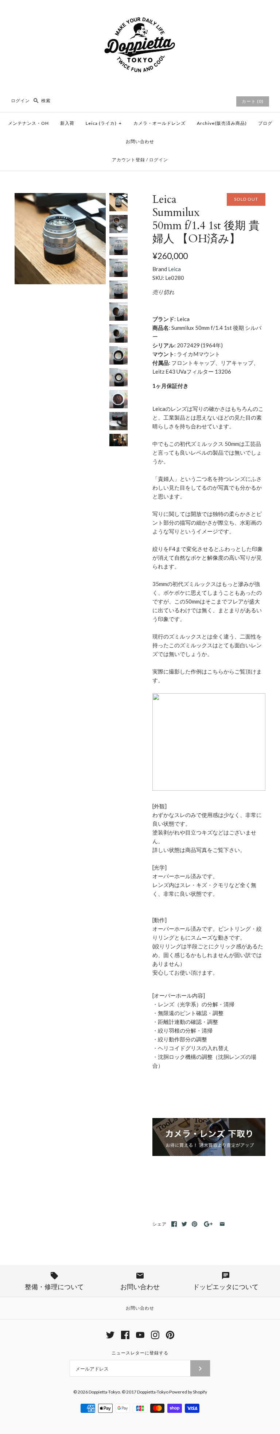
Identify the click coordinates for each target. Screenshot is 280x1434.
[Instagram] (155, 1335)
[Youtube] (140, 1335)
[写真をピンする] (194, 1224)
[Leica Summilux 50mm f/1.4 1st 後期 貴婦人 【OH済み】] (60, 197)
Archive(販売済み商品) (222, 123)
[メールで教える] (222, 1224)
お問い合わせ (140, 141)
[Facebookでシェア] (174, 1224)
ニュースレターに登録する (140, 1353)
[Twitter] (110, 1335)
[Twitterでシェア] (184, 1224)
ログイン (20, 100)
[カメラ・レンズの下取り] (208, 1153)
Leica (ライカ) (104, 123)
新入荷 (67, 123)
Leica (174, 269)
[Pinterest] (170, 1335)
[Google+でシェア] (208, 1224)
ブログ (265, 123)
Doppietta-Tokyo (104, 1392)
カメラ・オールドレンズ (159, 123)
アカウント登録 (128, 159)
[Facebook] (125, 1335)
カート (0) (253, 101)
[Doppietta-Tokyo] (140, 11)
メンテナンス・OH (28, 123)
